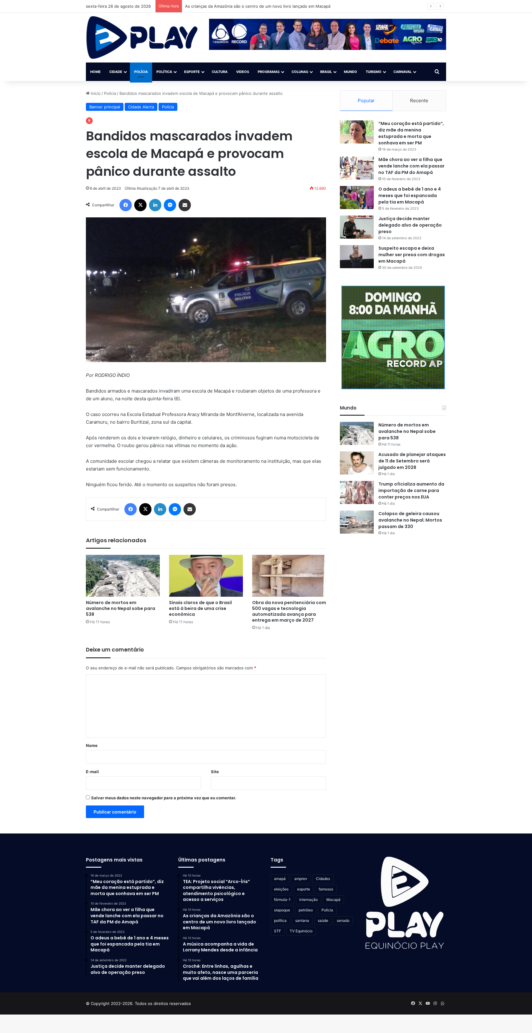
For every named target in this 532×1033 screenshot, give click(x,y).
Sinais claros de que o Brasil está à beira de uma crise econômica (200, 608)
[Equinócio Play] (142, 37)
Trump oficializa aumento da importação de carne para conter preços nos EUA (411, 490)
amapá (280, 878)
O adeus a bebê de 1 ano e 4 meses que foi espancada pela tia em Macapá (409, 195)
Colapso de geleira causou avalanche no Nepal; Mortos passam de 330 (410, 520)
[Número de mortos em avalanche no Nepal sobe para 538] (123, 575)
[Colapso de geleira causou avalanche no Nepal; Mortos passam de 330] (357, 522)
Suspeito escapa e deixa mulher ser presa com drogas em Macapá (411, 254)
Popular (366, 100)
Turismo (373, 72)
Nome (92, 745)
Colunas (300, 72)
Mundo (350, 72)
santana (302, 920)
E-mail (92, 771)
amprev (300, 878)
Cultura (220, 72)
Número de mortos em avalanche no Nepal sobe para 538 (120, 608)
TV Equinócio (301, 931)
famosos (326, 889)
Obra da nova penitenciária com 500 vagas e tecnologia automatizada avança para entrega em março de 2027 (289, 611)
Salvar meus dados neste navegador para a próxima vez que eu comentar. (163, 797)
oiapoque (282, 910)
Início (95, 93)
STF (277, 931)
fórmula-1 (282, 899)
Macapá (333, 899)
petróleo (306, 910)
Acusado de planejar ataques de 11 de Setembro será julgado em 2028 (412, 460)
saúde (323, 920)
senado (343, 920)
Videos (242, 72)
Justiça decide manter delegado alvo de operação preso (410, 225)
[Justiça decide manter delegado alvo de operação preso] (357, 227)
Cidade (115, 72)
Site (215, 771)
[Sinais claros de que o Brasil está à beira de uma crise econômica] (206, 575)
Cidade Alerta (141, 106)
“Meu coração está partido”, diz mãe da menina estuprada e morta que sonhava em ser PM (411, 133)
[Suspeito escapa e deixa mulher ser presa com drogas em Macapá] (357, 256)
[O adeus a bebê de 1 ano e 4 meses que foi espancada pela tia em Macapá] (357, 197)
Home (95, 72)
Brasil (326, 72)
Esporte (192, 72)
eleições (281, 889)
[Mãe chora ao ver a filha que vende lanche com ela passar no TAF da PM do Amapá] (357, 168)
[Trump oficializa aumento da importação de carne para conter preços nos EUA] (357, 492)
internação (308, 899)
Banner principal (104, 106)
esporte (303, 889)
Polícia (141, 72)
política (280, 920)
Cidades (323, 878)
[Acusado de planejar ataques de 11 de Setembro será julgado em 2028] (357, 462)
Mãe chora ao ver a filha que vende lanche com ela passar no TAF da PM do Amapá (411, 166)
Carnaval (402, 72)
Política (164, 72)
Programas (269, 72)
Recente (419, 100)
